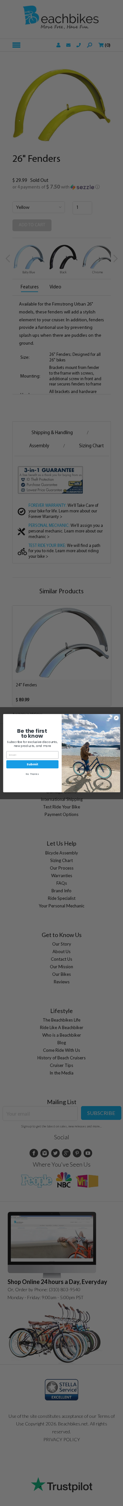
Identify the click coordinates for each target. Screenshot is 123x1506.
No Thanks (32, 774)
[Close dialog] (116, 717)
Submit (32, 764)
